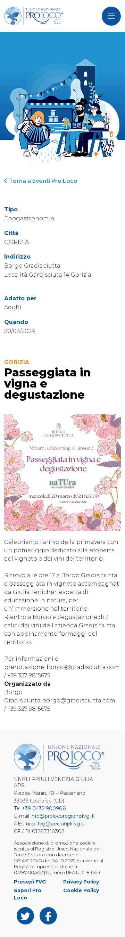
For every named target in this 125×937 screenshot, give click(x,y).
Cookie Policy (81, 890)
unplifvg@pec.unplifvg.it (55, 824)
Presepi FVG (30, 882)
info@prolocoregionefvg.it (62, 816)
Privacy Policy (81, 882)
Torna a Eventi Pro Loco (42, 181)
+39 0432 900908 (44, 808)
